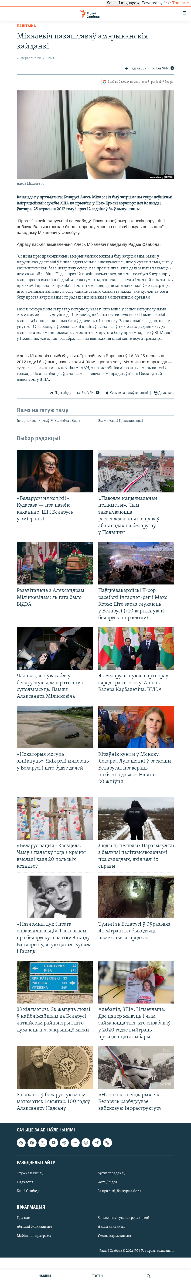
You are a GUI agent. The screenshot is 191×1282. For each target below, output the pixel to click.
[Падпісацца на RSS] (107, 1142)
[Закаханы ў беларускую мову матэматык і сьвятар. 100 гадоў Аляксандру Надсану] (55, 1067)
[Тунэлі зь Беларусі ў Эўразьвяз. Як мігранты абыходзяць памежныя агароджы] (136, 897)
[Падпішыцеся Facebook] (31, 1142)
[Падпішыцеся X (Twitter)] (42, 1142)
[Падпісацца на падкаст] (64, 1142)
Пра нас (23, 1218)
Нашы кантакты (111, 1227)
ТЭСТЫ (97, 1276)
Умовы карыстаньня (114, 1235)
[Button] (135, 68)
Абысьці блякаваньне (34, 1227)
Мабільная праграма (34, 1235)
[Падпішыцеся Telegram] (96, 1142)
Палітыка (26, 26)
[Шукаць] (149, 1276)
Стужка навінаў (30, 1173)
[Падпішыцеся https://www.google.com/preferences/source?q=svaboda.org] (21, 1142)
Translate (180, 3)
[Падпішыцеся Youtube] (53, 1142)
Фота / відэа (107, 1182)
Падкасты (25, 1182)
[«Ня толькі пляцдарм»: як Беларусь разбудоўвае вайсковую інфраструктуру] (136, 1067)
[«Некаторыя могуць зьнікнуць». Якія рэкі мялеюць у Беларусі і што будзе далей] (55, 727)
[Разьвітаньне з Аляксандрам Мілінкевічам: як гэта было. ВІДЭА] (55, 563)
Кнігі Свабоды (28, 1191)
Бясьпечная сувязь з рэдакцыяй (123, 1218)
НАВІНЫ (44, 1276)
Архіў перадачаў (111, 1173)
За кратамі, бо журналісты (119, 1191)
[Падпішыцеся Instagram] (86, 1142)
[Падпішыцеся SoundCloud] (75, 1142)
